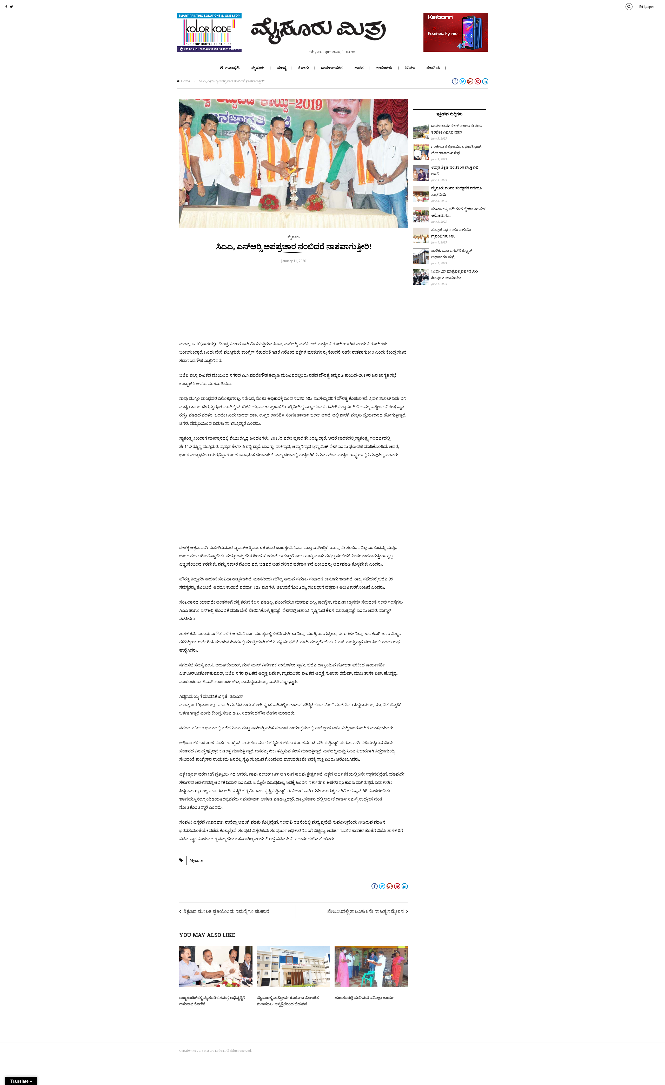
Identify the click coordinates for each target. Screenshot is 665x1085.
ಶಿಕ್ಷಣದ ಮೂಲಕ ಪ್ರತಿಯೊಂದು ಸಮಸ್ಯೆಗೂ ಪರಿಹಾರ (226, 911)
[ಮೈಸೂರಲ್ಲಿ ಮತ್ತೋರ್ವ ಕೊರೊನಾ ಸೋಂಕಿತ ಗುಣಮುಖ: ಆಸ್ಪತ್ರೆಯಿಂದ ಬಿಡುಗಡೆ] (293, 986)
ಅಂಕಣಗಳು (384, 67)
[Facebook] (6, 6)
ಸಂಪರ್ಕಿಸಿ (433, 67)
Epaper (648, 6)
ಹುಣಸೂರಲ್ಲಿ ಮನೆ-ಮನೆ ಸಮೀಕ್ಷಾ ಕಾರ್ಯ (364, 997)
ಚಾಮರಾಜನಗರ (332, 67)
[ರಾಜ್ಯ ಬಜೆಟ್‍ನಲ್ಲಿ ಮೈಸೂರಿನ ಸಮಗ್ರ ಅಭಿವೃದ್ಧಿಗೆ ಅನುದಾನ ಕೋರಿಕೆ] (215, 986)
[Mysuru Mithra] (319, 38)
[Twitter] (11, 6)
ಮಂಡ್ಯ (281, 67)
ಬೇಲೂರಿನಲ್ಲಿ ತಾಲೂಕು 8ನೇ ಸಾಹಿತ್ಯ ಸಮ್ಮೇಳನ (365, 911)
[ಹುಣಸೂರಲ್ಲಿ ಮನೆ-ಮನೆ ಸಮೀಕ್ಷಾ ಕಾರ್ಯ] (371, 986)
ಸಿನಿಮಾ (410, 67)
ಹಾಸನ (359, 67)
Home (185, 81)
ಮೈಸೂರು (257, 67)
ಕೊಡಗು (303, 67)
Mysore (196, 860)
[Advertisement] (293, 303)
